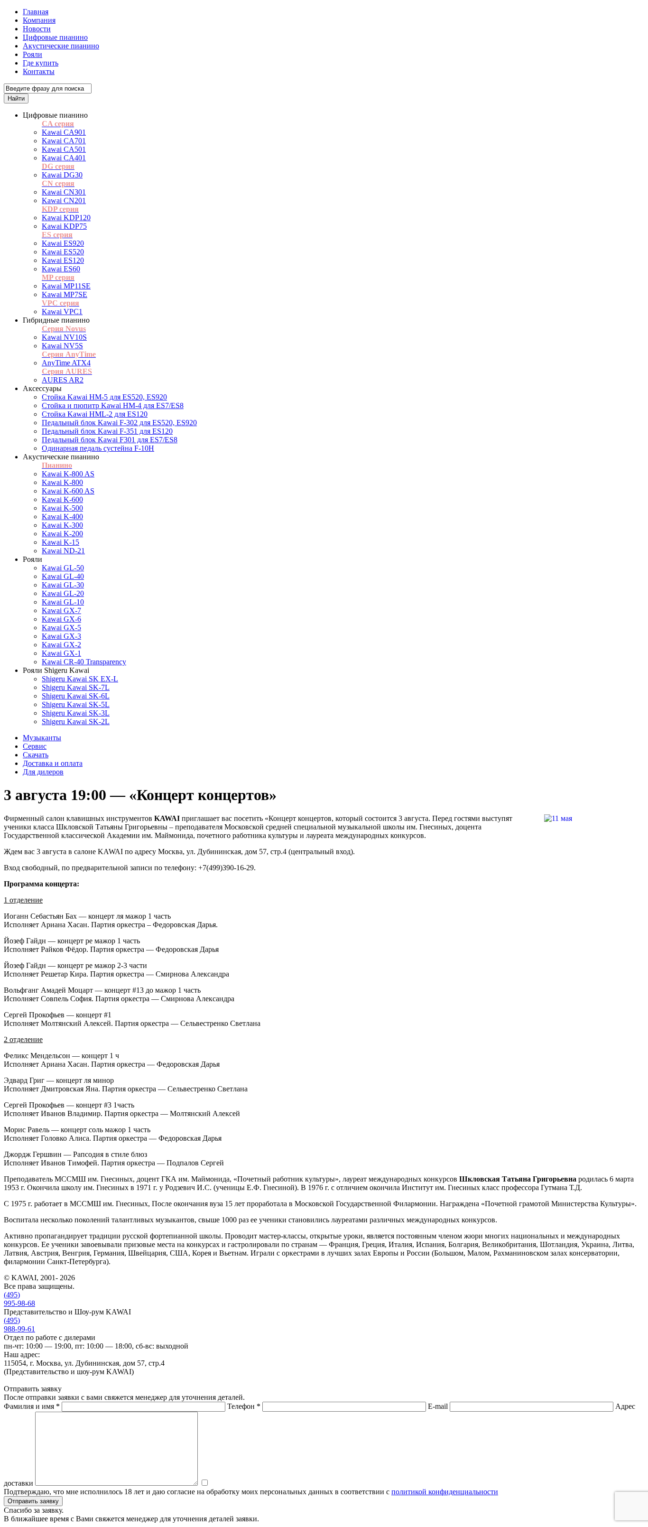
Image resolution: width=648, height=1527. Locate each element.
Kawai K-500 (62, 508)
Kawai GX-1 (61, 653)
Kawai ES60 (61, 269)
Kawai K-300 (62, 525)
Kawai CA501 (64, 149)
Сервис (34, 746)
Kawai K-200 (62, 534)
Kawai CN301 (64, 192)
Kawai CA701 (64, 141)
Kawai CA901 (64, 132)
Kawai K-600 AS (68, 491)
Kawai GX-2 (61, 645)
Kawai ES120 (63, 260)
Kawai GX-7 (61, 610)
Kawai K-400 (62, 516)
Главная (35, 12)
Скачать (35, 755)
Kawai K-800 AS (68, 474)
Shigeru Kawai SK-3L (76, 713)
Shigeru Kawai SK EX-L (80, 679)
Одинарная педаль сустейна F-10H (98, 448)
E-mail (438, 1406)
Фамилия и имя (32, 1406)
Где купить (40, 63)
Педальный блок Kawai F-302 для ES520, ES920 (119, 423)
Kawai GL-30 (63, 585)
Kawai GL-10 (63, 602)
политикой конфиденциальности (444, 1492)
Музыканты (42, 738)
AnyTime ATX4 (66, 363)
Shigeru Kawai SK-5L (76, 704)
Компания (39, 20)
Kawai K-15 (60, 542)
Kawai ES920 (63, 243)
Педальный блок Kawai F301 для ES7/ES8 (109, 440)
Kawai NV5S (62, 346)
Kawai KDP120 (66, 218)
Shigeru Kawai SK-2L (76, 721)
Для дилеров (43, 772)
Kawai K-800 (62, 482)
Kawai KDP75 (64, 226)
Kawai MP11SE (66, 286)
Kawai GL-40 (63, 576)
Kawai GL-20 (63, 593)
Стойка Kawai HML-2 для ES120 (95, 414)
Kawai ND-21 (63, 551)
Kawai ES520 (63, 252)
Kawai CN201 (64, 200)
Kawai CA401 (64, 158)
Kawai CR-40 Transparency (84, 662)
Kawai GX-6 (61, 619)
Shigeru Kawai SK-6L (76, 696)
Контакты (39, 71)
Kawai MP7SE (64, 294)
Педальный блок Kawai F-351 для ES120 (107, 431)
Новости (37, 29)
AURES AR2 (62, 380)
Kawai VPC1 (62, 311)
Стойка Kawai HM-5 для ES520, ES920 (104, 397)
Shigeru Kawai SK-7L (76, 687)
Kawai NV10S (64, 337)
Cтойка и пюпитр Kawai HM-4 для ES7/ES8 (113, 405)
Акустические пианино (61, 46)
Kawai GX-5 (61, 628)
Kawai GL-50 (63, 568)
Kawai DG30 (62, 175)
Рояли (32, 54)
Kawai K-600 (62, 499)
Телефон (243, 1406)
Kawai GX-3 (61, 636)
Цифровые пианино (55, 37)
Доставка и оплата (53, 763)
